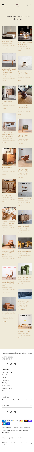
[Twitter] (15, 364)
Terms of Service (7, 388)
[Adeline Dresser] (9, 93)
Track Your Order (7, 372)
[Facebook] (3, 364)
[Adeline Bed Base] (9, 32)
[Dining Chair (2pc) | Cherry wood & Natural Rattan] (9, 273)
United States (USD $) (7, 438)
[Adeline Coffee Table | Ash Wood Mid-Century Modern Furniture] (9, 60)
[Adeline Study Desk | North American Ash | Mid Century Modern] (9, 122)
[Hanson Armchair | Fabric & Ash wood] (25, 126)
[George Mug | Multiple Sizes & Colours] (25, 63)
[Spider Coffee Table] (25, 321)
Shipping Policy (6, 383)
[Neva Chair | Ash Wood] (25, 189)
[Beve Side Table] (9, 186)
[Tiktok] (11, 364)
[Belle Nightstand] (9, 157)
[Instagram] (7, 364)
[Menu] (3, 5)
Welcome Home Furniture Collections (15, 443)
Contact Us (5, 380)
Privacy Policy (6, 391)
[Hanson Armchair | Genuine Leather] (25, 157)
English (20, 438)
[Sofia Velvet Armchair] (25, 243)
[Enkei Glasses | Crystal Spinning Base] (25, 33)
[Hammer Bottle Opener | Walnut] (25, 94)
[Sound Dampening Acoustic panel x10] (25, 294)
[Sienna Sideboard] (25, 217)
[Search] (27, 6)
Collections (5, 375)
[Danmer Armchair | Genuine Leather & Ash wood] (9, 242)
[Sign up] (31, 406)
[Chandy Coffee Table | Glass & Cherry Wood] (9, 213)
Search (4, 377)
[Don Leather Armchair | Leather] (9, 304)
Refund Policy (6, 385)
